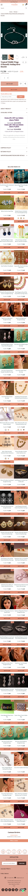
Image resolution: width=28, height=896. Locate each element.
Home (10, 11)
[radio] (18, 218)
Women (15, 11)
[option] (14, 1)
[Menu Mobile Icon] (1, 5)
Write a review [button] (14, 840)
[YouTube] (16, 889)
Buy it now (14, 89)
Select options (21, 487)
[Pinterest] (13, 889)
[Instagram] (9, 889)
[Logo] (14, 5)
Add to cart (7, 192)
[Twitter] (6, 889)
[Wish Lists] (21, 83)
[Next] (26, 35)
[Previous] (1, 35)
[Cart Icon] (25, 4)
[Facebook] (3, 889)
